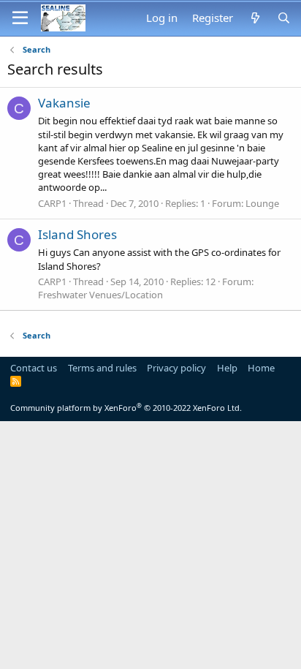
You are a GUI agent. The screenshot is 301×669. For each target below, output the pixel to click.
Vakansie (64, 102)
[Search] (284, 17)
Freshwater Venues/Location (100, 294)
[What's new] (254, 17)
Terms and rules (102, 367)
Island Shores (77, 234)
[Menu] (20, 18)
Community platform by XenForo (126, 407)
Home (261, 367)
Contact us (33, 367)
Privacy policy (176, 367)
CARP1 (52, 203)
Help (227, 367)
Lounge (262, 203)
